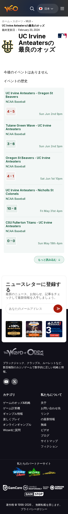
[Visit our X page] (14, 381)
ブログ (45, 435)
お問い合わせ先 (51, 408)
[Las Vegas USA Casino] (54, 330)
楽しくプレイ (11, 419)
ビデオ (45, 430)
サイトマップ (49, 441)
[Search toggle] (32, 8)
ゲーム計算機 (11, 408)
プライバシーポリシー (34, 509)
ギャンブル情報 (13, 413)
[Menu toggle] (61, 8)
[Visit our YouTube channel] (6, 381)
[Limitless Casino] (14, 330)
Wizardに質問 (12, 430)
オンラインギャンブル (17, 424)
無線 (43, 424)
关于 (43, 403)
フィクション (49, 446)
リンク (45, 413)
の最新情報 (48, 419)
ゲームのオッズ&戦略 (16, 403)
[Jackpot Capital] (34, 330)
